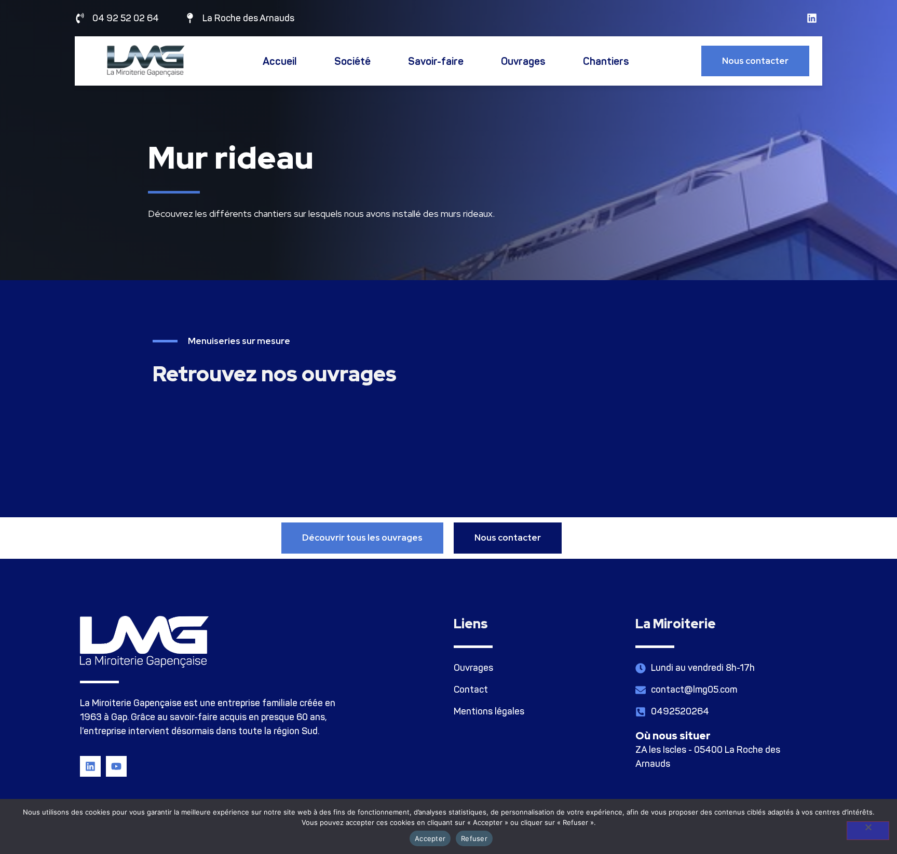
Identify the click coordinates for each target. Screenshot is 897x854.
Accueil (280, 61)
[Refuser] (868, 830)
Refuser (474, 838)
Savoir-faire (436, 61)
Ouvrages (523, 61)
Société (352, 61)
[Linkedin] (811, 18)
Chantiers (606, 61)
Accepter (430, 838)
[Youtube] (116, 766)
